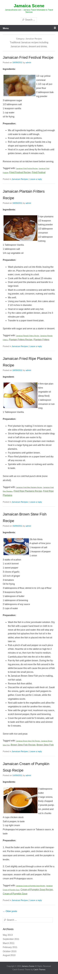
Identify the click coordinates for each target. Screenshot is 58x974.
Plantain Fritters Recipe (20, 339)
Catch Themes (39, 969)
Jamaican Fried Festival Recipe (28, 57)
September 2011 (11, 939)
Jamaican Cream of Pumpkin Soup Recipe (30, 886)
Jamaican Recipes (20, 179)
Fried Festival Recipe (20, 172)
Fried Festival (38, 172)
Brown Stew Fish (45, 745)
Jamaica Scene (29, 5)
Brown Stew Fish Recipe (23, 745)
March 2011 (8, 943)
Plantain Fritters (41, 339)
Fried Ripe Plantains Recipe (28, 491)
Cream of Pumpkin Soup (15, 893)
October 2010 (9, 951)
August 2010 (9, 955)
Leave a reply (36, 179)
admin (28, 62)
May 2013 (8, 935)
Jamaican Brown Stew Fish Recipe (28, 741)
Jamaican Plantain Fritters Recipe (27, 336)
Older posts (10, 911)
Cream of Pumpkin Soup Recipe (37, 889)
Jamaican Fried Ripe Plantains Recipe (29, 487)
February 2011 (10, 947)
